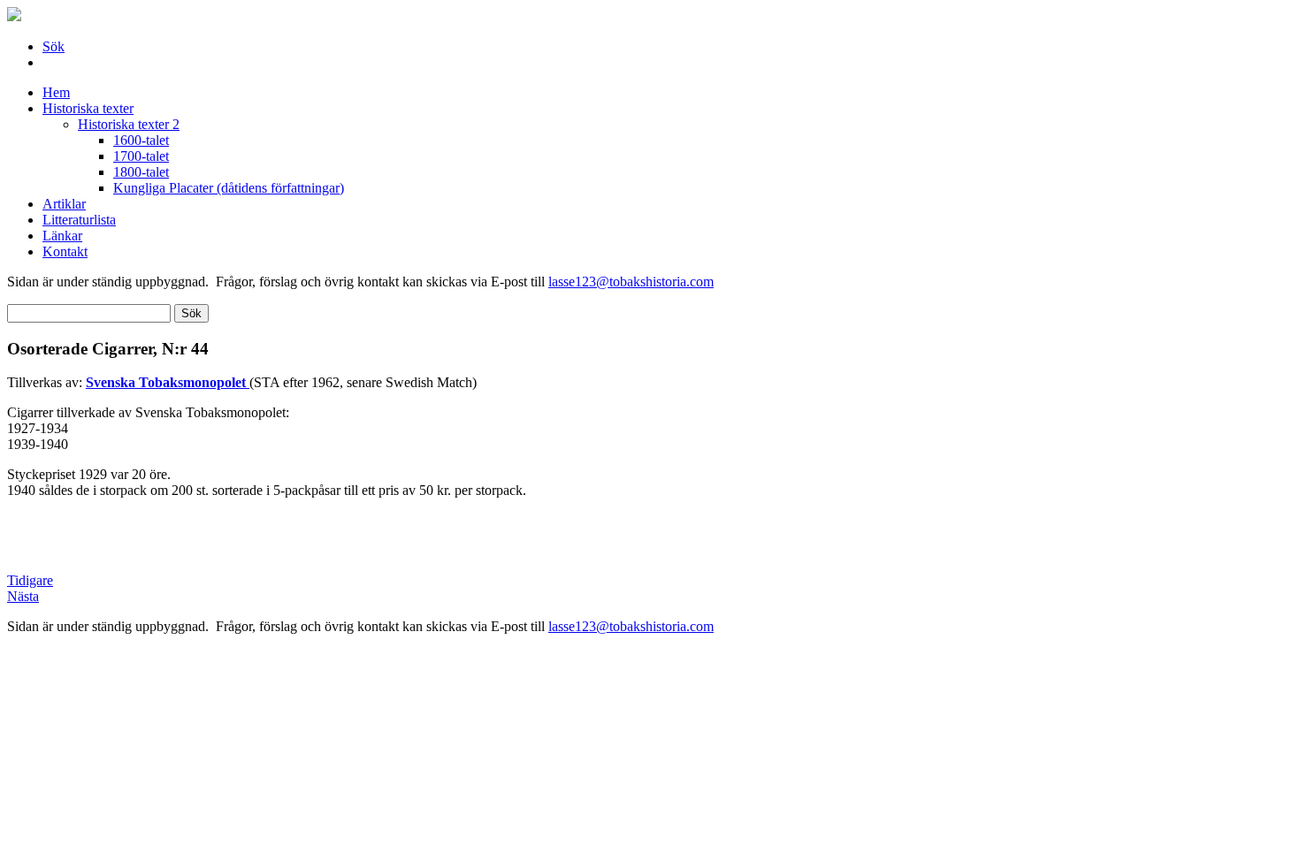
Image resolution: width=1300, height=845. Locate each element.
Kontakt (65, 251)
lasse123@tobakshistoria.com (631, 281)
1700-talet (141, 156)
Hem (56, 92)
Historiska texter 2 (129, 124)
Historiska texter (88, 108)
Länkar (62, 235)
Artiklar (64, 203)
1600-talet (141, 140)
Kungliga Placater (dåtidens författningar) (228, 187)
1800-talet (141, 171)
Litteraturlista (79, 219)
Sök (53, 46)
